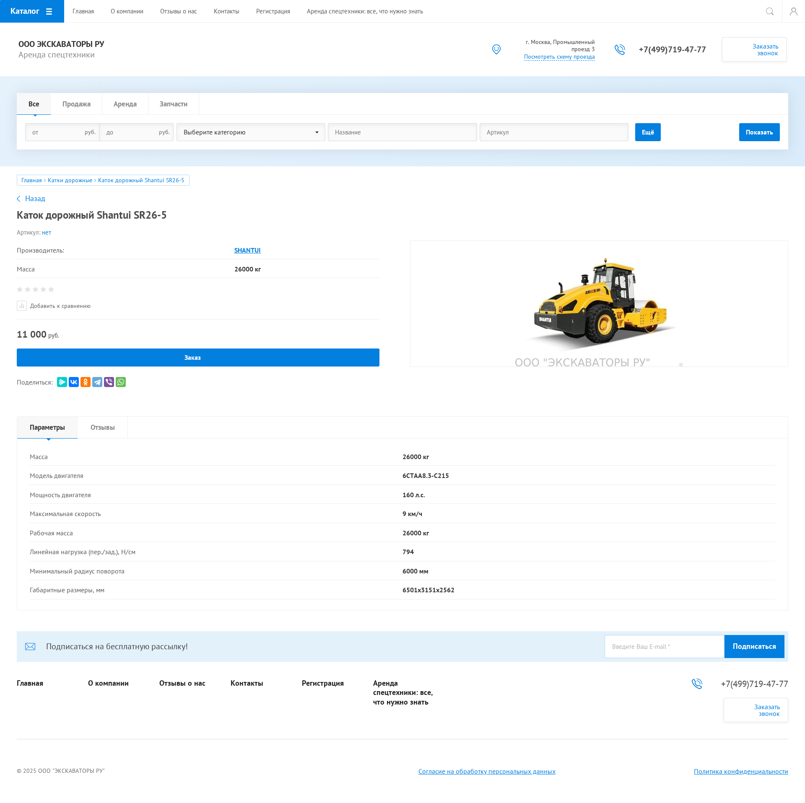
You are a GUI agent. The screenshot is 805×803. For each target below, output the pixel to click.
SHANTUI (247, 250)
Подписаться (754, 646)
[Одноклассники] (85, 382)
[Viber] (109, 382)
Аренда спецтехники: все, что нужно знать (403, 693)
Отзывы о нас (182, 683)
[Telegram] (97, 382)
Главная (31, 180)
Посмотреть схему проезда (559, 56)
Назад (35, 198)
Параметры (47, 427)
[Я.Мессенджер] (62, 382)
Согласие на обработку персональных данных (487, 771)
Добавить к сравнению (60, 306)
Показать (759, 132)
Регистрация (323, 683)
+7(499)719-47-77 (672, 49)
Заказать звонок (765, 49)
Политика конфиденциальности (741, 771)
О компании (108, 683)
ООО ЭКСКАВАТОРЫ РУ (61, 44)
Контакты (247, 683)
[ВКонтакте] (74, 382)
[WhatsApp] (121, 382)
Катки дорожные (70, 180)
